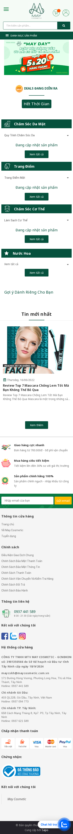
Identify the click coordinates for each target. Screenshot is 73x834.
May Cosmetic (16, 799)
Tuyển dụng (8, 536)
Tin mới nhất (36, 314)
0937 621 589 (20, 720)
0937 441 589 (24, 611)
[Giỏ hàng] (56, 12)
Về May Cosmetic (12, 530)
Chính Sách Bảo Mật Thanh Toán (21, 561)
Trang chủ (7, 524)
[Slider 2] (36, 57)
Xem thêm (36, 425)
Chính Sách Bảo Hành (14, 590)
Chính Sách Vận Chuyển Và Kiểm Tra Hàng (27, 578)
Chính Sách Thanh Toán (16, 572)
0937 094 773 (20, 701)
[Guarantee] (20, 771)
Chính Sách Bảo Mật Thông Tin (20, 567)
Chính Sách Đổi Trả (13, 584)
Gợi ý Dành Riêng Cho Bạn (28, 292)
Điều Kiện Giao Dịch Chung (17, 555)
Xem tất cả (37, 154)
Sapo (45, 830)
